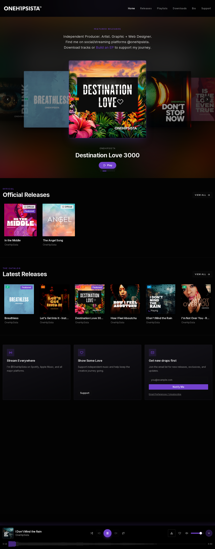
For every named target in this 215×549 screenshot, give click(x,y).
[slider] (200, 533)
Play (109, 163)
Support (206, 8)
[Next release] (207, 99)
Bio (194, 8)
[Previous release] (7, 99)
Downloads (180, 8)
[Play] (163, 99)
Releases (146, 8)
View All (200, 195)
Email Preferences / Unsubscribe (165, 394)
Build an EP (105, 47)
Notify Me (178, 386)
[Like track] (180, 533)
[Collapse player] (209, 533)
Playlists (162, 8)
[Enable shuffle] (92, 533)
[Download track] (171, 533)
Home (131, 8)
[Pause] (169, 310)
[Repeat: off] (123, 533)
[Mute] (186, 533)
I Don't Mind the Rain (28, 531)
